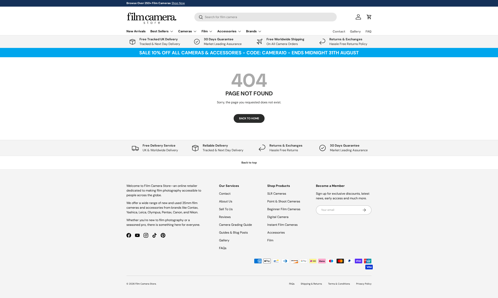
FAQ (369, 31)
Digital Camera (277, 217)
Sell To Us (226, 209)
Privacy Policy (364, 283)
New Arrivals (136, 31)
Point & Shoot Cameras (283, 201)
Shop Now (178, 3)
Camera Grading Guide (235, 225)
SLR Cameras (276, 194)
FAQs (222, 248)
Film (270, 240)
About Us (225, 201)
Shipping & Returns (311, 283)
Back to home (249, 118)
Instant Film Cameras (282, 225)
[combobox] (265, 17)
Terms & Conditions (339, 283)
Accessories (276, 232)
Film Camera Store (145, 283)
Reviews (225, 217)
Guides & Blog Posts (233, 232)
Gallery (355, 31)
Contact (339, 31)
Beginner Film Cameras (283, 209)
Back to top (249, 162)
